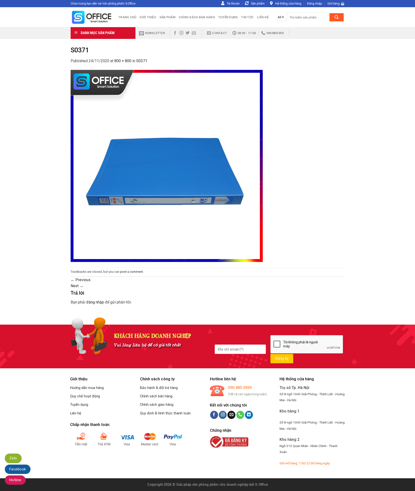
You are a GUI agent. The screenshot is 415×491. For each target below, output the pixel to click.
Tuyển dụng (228, 17)
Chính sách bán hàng (197, 17)
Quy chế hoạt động (85, 396)
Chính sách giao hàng (156, 405)
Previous (81, 280)
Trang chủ (127, 17)
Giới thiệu (148, 17)
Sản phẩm (167, 17)
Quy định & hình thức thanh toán (165, 413)
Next (77, 286)
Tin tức (247, 17)
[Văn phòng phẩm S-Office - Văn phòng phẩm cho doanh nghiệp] (91, 17)
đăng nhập (95, 302)
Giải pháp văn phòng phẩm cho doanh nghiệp (212, 485)
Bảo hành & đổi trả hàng (159, 388)
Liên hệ (263, 17)
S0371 (141, 61)
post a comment (131, 271)
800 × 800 (122, 61)
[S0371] (167, 165)
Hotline (15, 480)
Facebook (17, 469)
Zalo (13, 458)
